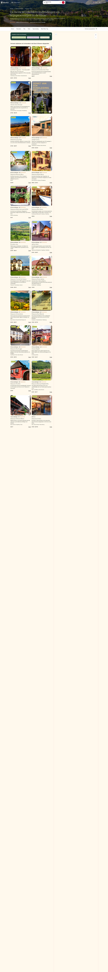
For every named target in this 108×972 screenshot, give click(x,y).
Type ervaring (37, 29)
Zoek (29, 78)
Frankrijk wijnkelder (19, 8)
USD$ (96, 2)
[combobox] (53, 2)
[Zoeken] (63, 2)
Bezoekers (19, 29)
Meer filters (45, 29)
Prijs (25, 29)
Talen (30, 29)
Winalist (11, 8)
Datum (12, 29)
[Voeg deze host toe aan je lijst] (29, 48)
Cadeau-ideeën (16, 2)
